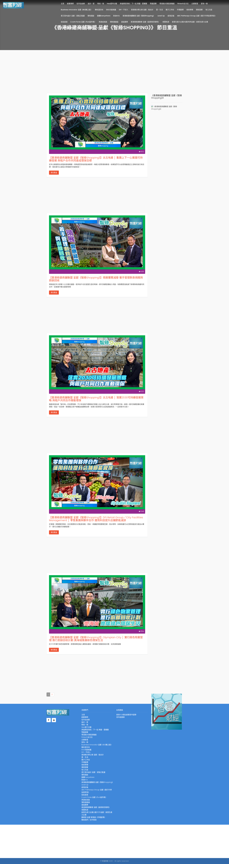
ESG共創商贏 (111, 9)
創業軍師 (70, 3)
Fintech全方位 (183, 3)
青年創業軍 (120, 717)
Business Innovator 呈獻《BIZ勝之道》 (76, 9)
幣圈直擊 (153, 3)
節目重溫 (54, 172)
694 (142, 631)
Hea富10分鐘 (112, 3)
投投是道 (64, 22)
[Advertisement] (114, 74)
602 (142, 151)
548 (142, 511)
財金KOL (116, 16)
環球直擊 (199, 9)
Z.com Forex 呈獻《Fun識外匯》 (83, 22)
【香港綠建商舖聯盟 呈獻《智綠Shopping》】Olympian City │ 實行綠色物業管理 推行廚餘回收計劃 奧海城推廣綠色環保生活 (96, 638)
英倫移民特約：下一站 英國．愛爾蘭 (133, 3)
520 (142, 391)
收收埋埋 (189, 9)
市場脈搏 (180, 9)
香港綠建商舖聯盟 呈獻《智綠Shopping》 (139, 16)
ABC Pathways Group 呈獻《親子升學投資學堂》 (196, 16)
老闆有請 (165, 22)
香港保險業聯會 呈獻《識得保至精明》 (145, 22)
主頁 (62, 3)
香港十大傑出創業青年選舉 (126, 714)
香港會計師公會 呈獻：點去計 (142, 9)
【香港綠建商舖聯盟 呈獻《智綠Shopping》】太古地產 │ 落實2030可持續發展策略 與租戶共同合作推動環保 (96, 399)
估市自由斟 (81, 3)
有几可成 (209, 9)
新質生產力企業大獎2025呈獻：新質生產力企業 (190, 22)
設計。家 (91, 3)
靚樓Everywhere (103, 16)
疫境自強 (171, 16)
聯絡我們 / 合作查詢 (95, 28)
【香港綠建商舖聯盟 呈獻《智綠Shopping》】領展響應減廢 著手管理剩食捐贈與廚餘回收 (96, 279)
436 (142, 271)
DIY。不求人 (123, 9)
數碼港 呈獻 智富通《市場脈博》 (73, 28)
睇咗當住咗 (99, 9)
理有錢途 (91, 16)
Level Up (161, 16)
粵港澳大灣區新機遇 (166, 3)
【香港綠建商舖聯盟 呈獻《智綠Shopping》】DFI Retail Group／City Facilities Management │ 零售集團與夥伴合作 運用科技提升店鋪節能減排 (96, 519)
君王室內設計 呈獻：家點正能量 (73, 16)
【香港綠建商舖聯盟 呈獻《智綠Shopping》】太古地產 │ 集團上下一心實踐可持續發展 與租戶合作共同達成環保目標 (96, 159)
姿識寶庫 (124, 22)
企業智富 (194, 3)
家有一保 (204, 3)
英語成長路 (103, 22)
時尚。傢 (100, 3)
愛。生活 (159, 9)
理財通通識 (114, 22)
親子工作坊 (170, 9)
